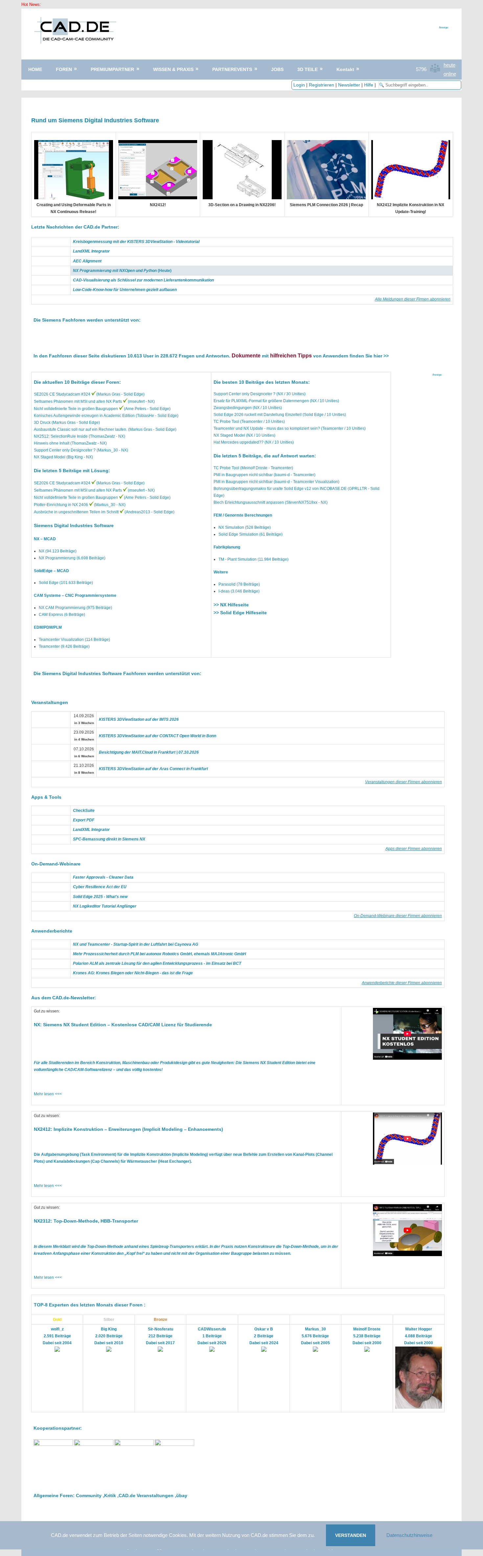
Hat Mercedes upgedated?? (239, 442)
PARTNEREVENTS (232, 69)
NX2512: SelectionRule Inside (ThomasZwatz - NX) (79, 436)
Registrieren (321, 84)
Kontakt (345, 69)
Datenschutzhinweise (409, 1535)
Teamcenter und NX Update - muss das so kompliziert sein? (267, 428)
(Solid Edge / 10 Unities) (324, 414)
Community (89, 1495)
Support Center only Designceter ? (244, 394)
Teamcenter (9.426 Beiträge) (64, 646)
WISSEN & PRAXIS (173, 69)
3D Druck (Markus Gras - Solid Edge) (67, 422)
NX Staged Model (229, 435)
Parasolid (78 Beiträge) (239, 584)
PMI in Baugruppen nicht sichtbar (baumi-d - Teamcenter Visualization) (276, 481)
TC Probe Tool (226, 421)
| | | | (335, 84)
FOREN (64, 69)
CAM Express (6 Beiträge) (62, 614)
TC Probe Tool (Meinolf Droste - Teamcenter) (253, 468)
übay (181, 1495)
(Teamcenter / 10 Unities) (262, 421)
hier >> (381, 355)
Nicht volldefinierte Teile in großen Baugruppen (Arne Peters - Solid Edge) (102, 408)
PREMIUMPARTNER (112, 69)
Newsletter (349, 84)
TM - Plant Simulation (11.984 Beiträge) (253, 559)
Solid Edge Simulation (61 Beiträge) (250, 534)
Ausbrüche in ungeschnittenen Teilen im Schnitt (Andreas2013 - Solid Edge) (104, 512)
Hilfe (368, 84)
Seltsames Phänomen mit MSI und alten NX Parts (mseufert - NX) (94, 401)
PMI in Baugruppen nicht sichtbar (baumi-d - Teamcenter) (264, 475)
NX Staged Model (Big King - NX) (63, 457)
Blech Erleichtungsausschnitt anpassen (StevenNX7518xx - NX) (271, 502)
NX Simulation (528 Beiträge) (244, 527)
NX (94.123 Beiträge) (58, 551)
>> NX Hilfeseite (231, 604)
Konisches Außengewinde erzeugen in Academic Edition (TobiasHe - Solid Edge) (106, 415)
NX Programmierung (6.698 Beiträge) (72, 558)
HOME (35, 69)
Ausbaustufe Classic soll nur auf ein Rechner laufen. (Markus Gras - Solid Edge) (105, 429)
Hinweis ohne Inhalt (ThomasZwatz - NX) (70, 443)
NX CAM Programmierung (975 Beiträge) (75, 607)
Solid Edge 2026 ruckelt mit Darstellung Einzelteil (258, 414)
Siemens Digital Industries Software (74, 525)
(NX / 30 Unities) (290, 394)
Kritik (110, 1495)
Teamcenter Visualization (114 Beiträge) (74, 639)
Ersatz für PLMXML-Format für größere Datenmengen (261, 401)
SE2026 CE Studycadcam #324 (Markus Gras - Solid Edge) (89, 394)
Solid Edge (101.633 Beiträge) (66, 582)
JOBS (277, 69)
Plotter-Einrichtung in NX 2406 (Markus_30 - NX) (80, 504)
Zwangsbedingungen (233, 407)
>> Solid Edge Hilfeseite (240, 612)
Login (299, 84)
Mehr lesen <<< (48, 1094)
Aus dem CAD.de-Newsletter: (63, 997)
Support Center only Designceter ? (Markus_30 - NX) (81, 450)
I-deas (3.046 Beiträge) (239, 591)
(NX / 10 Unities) (324, 401)
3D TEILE (307, 69)
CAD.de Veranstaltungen (146, 1495)
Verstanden (350, 1535)
